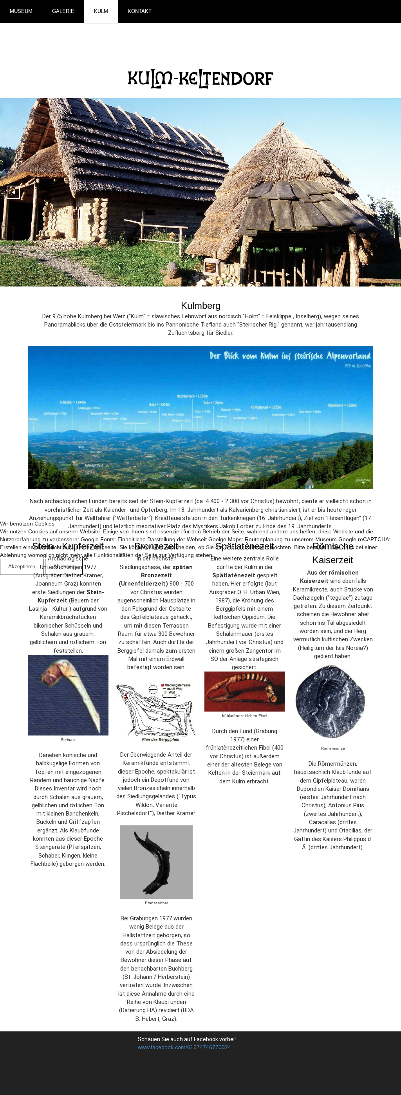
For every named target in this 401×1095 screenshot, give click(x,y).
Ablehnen (63, 566)
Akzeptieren (21, 566)
